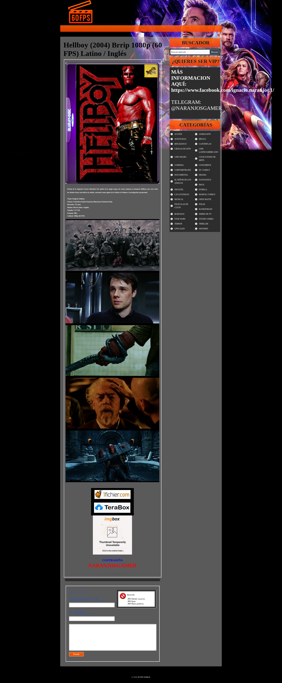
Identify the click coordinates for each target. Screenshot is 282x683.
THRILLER (203, 224)
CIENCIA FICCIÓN (182, 149)
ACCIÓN (178, 134)
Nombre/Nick (88, 599)
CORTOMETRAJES (182, 170)
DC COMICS (204, 170)
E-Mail (81, 612)
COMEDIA (179, 165)
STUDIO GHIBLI (206, 219)
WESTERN (203, 229)
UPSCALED (179, 229)
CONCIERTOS (205, 165)
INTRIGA (203, 189)
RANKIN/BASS (205, 209)
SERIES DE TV (205, 214)
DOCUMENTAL (181, 175)
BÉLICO (202, 139)
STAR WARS (179, 219)
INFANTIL (178, 189)
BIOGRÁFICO (180, 144)
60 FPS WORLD (80, 12)
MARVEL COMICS (207, 194)
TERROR (178, 224)
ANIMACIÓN (205, 134)
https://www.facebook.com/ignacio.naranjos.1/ (222, 90)
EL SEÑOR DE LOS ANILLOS (182, 181)
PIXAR (202, 204)
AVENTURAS (180, 139)
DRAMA (202, 175)
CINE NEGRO (180, 157)
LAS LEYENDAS (181, 194)
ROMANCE (179, 214)
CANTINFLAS (205, 144)
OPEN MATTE (205, 199)
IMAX (201, 185)
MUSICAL (178, 199)
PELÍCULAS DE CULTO (181, 206)
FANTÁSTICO (205, 180)
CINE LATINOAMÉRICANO (208, 150)
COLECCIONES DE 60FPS (207, 158)
